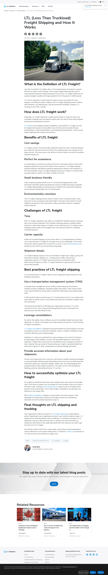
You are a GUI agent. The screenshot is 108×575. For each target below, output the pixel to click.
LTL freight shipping (59, 414)
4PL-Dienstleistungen (49, 557)
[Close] (104, 5)
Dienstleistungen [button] (24, 6)
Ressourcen (12, 10)
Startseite (6, 10)
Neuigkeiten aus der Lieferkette (31, 562)
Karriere (26, 554)
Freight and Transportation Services (41, 440)
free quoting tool (74, 244)
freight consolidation (35, 395)
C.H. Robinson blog (28, 557)
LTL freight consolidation (33, 329)
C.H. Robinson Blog (20, 10)
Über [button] (43, 6)
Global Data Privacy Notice (69, 566)
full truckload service (51, 387)
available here (88, 7)
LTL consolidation (56, 440)
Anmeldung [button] (93, 2)
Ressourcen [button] (35, 6)
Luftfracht (47, 559)
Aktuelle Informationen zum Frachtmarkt (33, 559)
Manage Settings (83, 572)
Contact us (69, 431)
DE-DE (103, 2)
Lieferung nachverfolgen (83, 2)
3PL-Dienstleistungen (49, 554)
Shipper (27, 440)
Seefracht (47, 562)
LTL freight (28, 126)
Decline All (100, 572)
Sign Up (54, 484)
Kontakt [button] (50, 6)
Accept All (92, 572)
